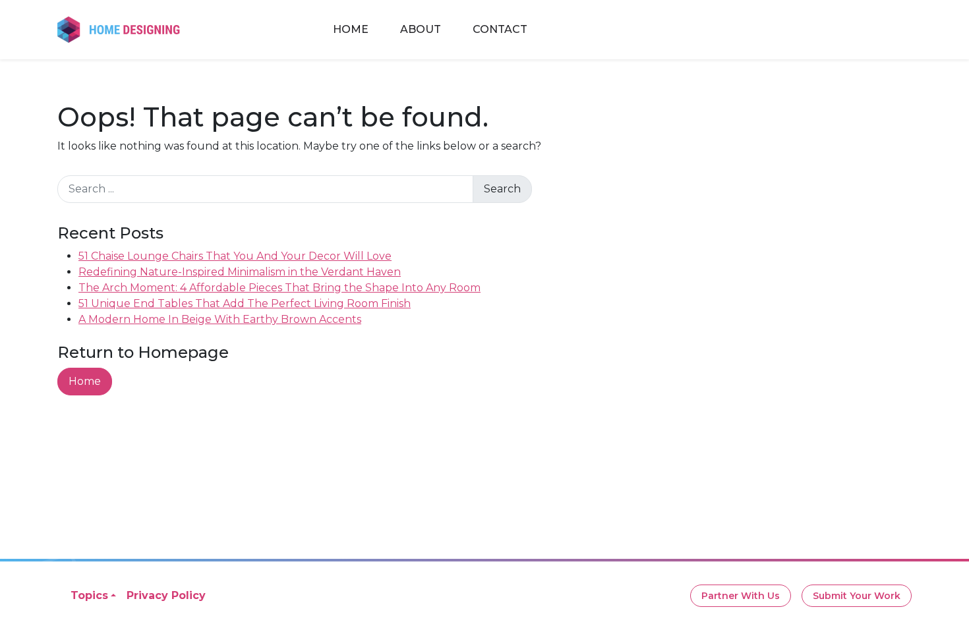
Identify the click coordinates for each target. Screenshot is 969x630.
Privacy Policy (166, 595)
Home (350, 29)
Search (502, 189)
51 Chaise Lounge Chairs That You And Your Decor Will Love (235, 256)
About (420, 29)
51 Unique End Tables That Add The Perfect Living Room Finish (244, 303)
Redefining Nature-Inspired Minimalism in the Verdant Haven (239, 272)
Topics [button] (89, 595)
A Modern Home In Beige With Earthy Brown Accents (219, 319)
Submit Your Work (856, 596)
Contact (500, 29)
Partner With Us (740, 596)
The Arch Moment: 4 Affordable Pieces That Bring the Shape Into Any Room (279, 287)
